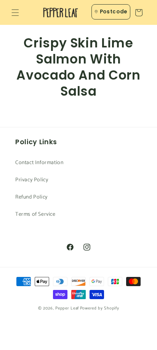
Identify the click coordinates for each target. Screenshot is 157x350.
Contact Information (39, 162)
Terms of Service (35, 214)
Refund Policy (31, 197)
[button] (15, 12)
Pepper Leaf (67, 308)
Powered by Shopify (99, 308)
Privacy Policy (31, 180)
